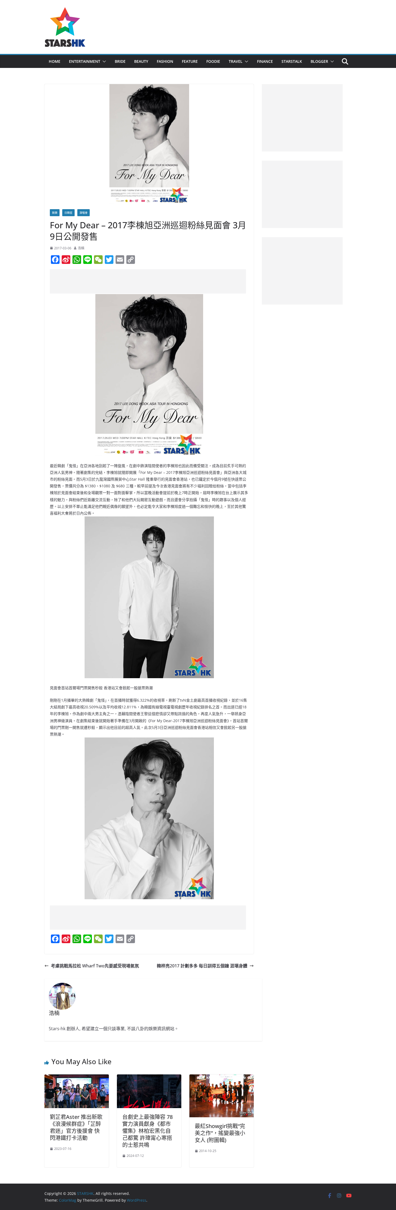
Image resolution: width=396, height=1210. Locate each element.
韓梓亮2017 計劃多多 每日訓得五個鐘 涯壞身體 (202, 966)
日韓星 (68, 213)
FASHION (165, 61)
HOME (54, 61)
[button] (103, 61)
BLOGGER (319, 61)
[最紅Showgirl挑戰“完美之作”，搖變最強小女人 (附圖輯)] (221, 1078)
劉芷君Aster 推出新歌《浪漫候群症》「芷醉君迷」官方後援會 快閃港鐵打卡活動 (76, 1127)
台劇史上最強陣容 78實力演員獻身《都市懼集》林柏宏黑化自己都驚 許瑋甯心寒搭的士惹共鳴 (147, 1131)
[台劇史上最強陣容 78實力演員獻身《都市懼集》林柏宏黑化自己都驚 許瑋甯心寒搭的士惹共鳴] (149, 1078)
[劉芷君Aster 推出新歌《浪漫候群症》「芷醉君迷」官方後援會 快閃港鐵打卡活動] (76, 1078)
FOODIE (213, 61)
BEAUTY (141, 61)
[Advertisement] (148, 281)
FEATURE (190, 61)
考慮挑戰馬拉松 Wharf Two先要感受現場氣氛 (95, 966)
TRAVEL (235, 61)
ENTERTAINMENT (84, 61)
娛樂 (54, 213)
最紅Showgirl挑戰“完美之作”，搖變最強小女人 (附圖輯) (220, 1133)
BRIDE (120, 61)
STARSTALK (292, 61)
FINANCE (265, 61)
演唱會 (83, 213)
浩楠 (81, 248)
